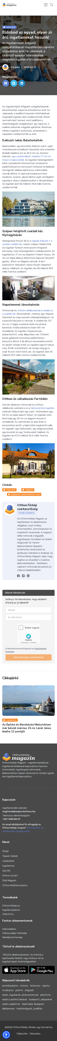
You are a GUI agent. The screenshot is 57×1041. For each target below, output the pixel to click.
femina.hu (35, 985)
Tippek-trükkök (10, 856)
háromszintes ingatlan (42, 408)
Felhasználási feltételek (14, 933)
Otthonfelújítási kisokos (14, 885)
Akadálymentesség (12, 937)
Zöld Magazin (9, 880)
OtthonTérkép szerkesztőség (27, 507)
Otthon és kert (10, 875)
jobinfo (19, 990)
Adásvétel (10, 27)
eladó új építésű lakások (14, 999)
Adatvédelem (9, 929)
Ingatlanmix (11, 720)
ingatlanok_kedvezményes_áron (25, 494)
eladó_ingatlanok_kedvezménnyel (20, 995)
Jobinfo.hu (8, 914)
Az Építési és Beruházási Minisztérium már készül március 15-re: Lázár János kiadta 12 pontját (26, 728)
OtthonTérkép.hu (11, 905)
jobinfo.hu (45, 995)
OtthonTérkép (20, 1027)
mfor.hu (24, 985)
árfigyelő (29, 490)
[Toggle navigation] (45, 5)
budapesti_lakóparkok (40, 999)
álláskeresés (8, 1008)
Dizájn (5, 851)
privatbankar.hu (10, 985)
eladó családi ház (11, 1004)
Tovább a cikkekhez (26, 513)
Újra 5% (6, 870)
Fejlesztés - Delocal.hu (28, 1033)
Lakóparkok (8, 861)
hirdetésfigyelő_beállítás (29, 1008)
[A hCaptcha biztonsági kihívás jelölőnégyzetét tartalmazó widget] (29, 633)
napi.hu (46, 985)
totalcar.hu (8, 990)
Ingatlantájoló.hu (11, 910)
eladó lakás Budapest (33, 1004)
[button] (51, 5)
